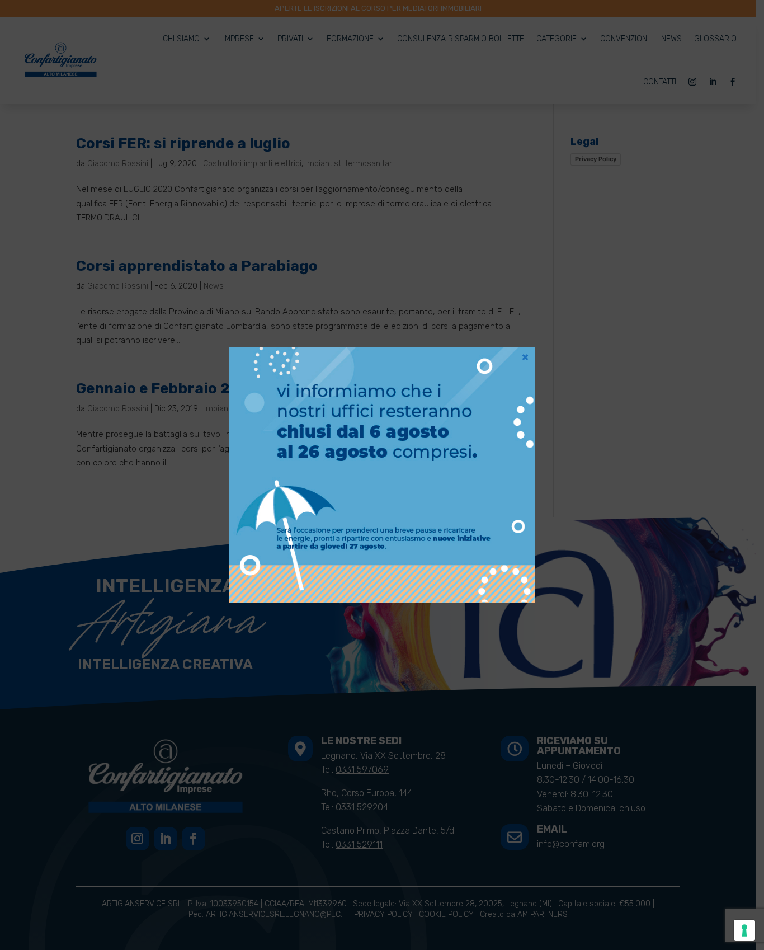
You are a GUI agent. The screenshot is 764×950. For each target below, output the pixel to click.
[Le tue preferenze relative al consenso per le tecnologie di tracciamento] (744, 930)
